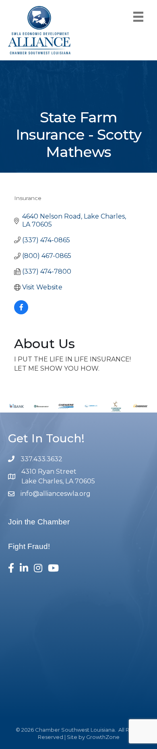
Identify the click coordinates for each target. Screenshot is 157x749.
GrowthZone (103, 737)
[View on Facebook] (21, 312)
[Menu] (138, 16)
